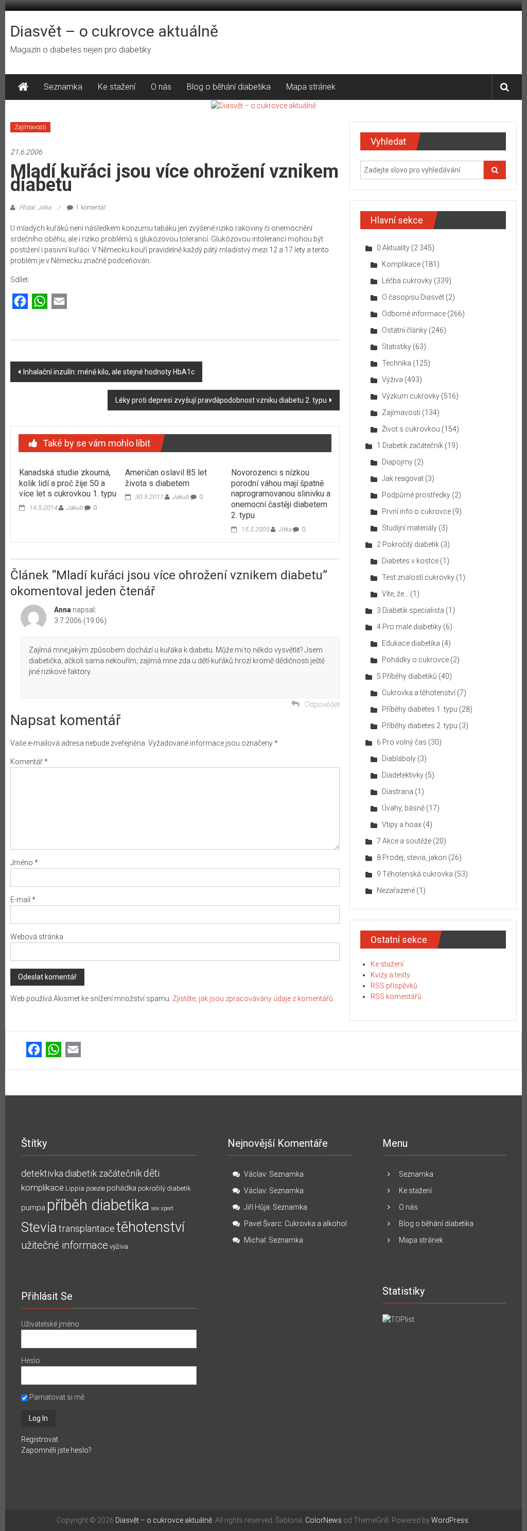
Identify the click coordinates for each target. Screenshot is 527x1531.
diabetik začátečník (103, 1173)
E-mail (23, 900)
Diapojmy (397, 462)
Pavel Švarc (263, 1223)
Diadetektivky (403, 775)
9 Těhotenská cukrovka (415, 874)
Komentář (29, 762)
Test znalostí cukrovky (418, 577)
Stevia (39, 1227)
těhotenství (150, 1227)
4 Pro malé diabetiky (409, 627)
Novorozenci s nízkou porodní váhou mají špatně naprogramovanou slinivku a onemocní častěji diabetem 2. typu (280, 494)
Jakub (74, 507)
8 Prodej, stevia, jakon (412, 857)
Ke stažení (116, 87)
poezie (95, 1188)
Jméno (24, 862)
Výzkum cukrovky (411, 396)
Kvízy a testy (390, 975)
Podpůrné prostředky (416, 495)
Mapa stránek (311, 87)
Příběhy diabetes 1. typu (420, 709)
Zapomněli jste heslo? (56, 1450)
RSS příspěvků (394, 986)
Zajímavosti (30, 127)
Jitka (284, 529)
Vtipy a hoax (401, 824)
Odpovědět (322, 704)
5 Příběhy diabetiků (407, 676)
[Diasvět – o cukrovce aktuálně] (23, 87)
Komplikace (401, 264)
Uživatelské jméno (50, 1324)
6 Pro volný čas (402, 742)
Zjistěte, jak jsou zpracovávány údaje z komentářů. (253, 998)
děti (152, 1173)
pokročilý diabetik (164, 1188)
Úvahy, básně (403, 808)
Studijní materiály (409, 528)
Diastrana (397, 791)
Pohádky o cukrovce (415, 660)
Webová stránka (36, 937)
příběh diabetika (98, 1205)
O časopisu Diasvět (413, 297)
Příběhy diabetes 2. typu (420, 725)
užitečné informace (64, 1245)
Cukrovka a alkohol (316, 1223)
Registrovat (39, 1439)
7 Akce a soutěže (404, 841)
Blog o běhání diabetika (229, 87)
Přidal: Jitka (34, 207)
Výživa (392, 379)
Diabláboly (399, 758)
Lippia (74, 1188)
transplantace (87, 1228)
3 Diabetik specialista (410, 610)
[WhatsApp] (39, 302)
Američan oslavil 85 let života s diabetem (166, 478)
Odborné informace (414, 313)
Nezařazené (396, 890)
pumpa (33, 1207)
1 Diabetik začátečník (410, 445)
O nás (161, 87)
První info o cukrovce (416, 511)
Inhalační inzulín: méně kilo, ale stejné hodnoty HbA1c (109, 372)
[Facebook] (20, 302)
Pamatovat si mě (56, 1397)
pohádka (121, 1188)
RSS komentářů (396, 996)
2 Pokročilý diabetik (408, 544)
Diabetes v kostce (410, 561)
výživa (119, 1246)
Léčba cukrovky (407, 281)
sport (167, 1208)
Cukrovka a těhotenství (418, 693)
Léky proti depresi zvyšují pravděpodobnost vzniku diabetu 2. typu (221, 400)
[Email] (59, 302)
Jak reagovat (403, 478)
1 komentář (91, 207)
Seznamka (63, 87)
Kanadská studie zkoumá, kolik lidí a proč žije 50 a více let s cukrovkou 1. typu (67, 483)
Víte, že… (395, 594)
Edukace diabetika (411, 643)
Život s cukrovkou (411, 429)
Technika (396, 363)
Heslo (30, 1360)
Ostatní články (404, 330)
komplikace (42, 1187)
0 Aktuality (393, 248)
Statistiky (396, 346)
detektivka (42, 1173)
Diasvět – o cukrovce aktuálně (114, 31)
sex (155, 1208)
